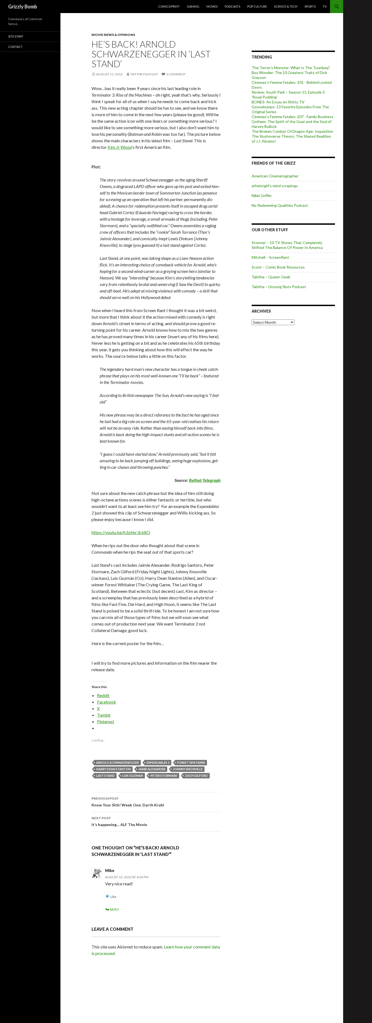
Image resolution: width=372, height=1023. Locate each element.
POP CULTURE (257, 6)
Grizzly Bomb (22, 7)
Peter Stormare (164, 775)
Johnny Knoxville (188, 769)
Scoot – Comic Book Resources (278, 267)
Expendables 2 (158, 762)
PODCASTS (232, 6)
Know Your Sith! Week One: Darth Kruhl (128, 801)
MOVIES (212, 6)
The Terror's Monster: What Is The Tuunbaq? (291, 67)
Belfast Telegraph (205, 480)
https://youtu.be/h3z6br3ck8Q (121, 532)
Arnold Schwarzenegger (117, 762)
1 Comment (176, 74)
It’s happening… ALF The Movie (119, 821)
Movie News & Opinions (113, 35)
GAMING (193, 6)
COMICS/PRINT (169, 6)
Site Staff (15, 36)
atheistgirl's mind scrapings (275, 185)
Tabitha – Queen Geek (271, 277)
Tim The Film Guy (144, 74)
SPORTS (310, 6)
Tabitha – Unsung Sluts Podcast (279, 286)
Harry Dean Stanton (113, 769)
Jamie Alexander (151, 769)
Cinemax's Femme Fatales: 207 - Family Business (292, 116)
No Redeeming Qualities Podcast (280, 205)
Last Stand (105, 775)
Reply (114, 909)
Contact (15, 46)
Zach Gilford (196, 775)
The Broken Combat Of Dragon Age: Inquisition (292, 131)
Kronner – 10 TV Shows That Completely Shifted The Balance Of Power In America (287, 245)
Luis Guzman (132, 775)
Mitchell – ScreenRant (270, 257)
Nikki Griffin (262, 195)
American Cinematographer (275, 176)
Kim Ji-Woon (120, 147)
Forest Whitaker (191, 762)
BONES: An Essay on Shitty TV (278, 102)
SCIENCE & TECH (285, 6)
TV (325, 6)
